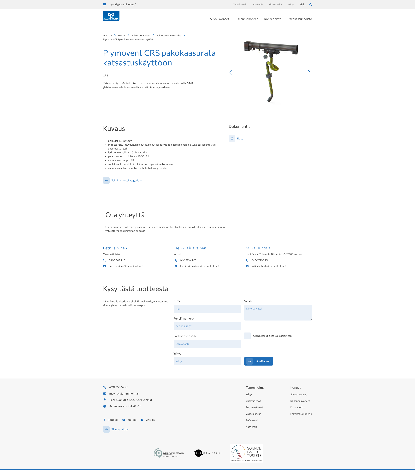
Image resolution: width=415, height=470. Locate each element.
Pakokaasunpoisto (300, 19)
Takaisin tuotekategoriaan (127, 180)
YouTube (132, 419)
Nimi (176, 301)
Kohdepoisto (272, 19)
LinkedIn (150, 419)
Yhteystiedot (253, 400)
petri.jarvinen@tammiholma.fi (126, 266)
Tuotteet (107, 35)
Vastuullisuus (253, 413)
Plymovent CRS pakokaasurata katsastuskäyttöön (128, 39)
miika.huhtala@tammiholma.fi (268, 266)
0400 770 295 (259, 260)
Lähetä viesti (263, 361)
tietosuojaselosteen (280, 335)
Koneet (121, 35)
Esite (240, 138)
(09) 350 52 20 (118, 387)
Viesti (248, 301)
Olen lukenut (272, 335)
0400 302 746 (117, 260)
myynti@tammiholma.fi (122, 4)
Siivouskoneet (219, 19)
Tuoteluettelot (254, 407)
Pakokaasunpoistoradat (169, 35)
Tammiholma (255, 387)
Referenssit (252, 420)
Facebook (113, 419)
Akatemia (251, 426)
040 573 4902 (188, 260)
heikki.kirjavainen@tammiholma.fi (199, 266)
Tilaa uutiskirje (120, 429)
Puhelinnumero (183, 318)
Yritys (177, 353)
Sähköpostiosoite (185, 336)
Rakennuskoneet (247, 19)
